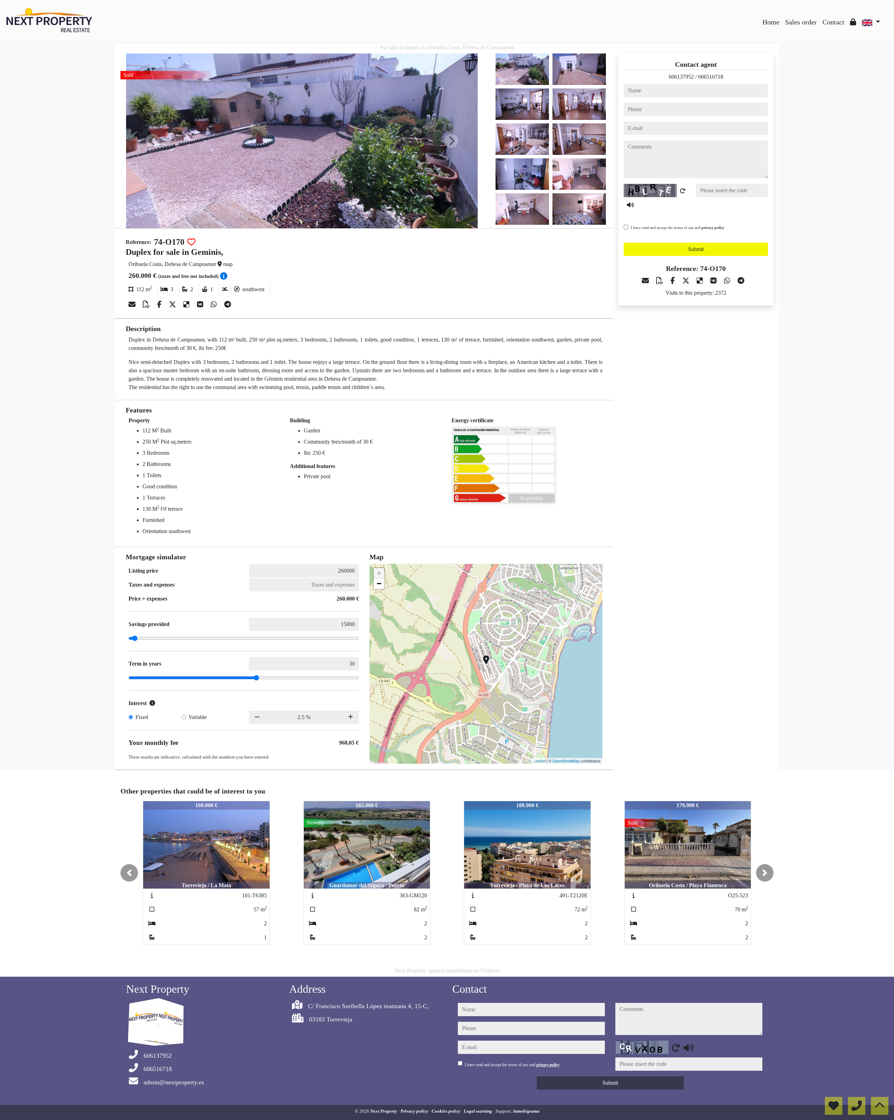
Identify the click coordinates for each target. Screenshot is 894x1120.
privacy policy (713, 227)
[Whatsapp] (215, 304)
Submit (696, 249)
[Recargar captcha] (683, 191)
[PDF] (147, 304)
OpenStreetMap (565, 760)
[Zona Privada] (853, 22)
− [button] (379, 583)
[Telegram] (227, 304)
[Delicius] (187, 304)
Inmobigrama (526, 1111)
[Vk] (201, 304)
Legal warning (478, 1111)
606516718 (710, 77)
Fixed (141, 717)
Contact (833, 22)
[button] (129, 873)
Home (770, 22)
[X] (173, 304)
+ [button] (379, 573)
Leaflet (539, 760)
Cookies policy (446, 1111)
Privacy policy (415, 1111)
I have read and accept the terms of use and (677, 227)
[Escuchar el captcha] (630, 205)
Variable (198, 717)
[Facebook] (160, 304)
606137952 (681, 77)
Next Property (384, 1111)
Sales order (801, 22)
